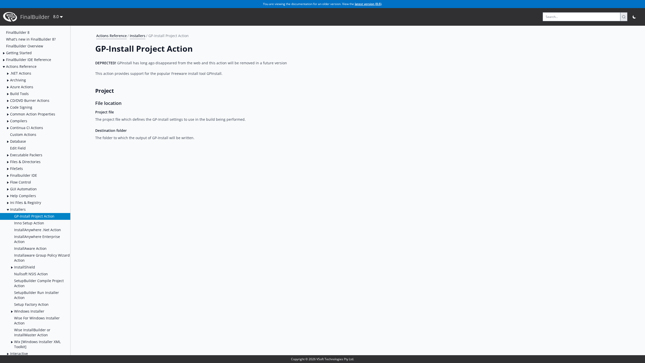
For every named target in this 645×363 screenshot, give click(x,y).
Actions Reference (111, 35)
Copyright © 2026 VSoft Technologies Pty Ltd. (322, 359)
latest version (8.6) (368, 4)
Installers (137, 35)
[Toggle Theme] (634, 16)
